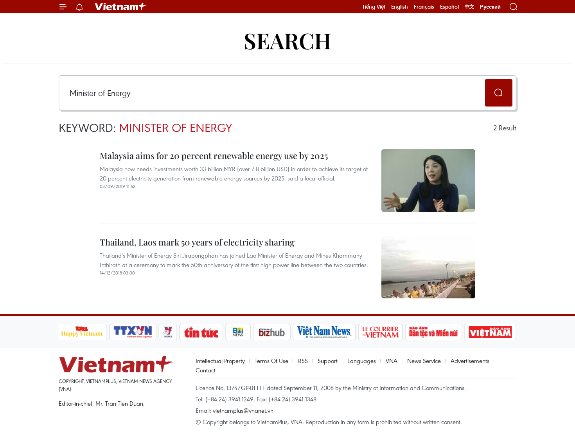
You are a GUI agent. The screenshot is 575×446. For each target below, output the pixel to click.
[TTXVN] (132, 332)
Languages (361, 361)
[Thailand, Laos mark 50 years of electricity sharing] (428, 267)
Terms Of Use (271, 361)
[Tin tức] (201, 332)
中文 (469, 6)
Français (424, 6)
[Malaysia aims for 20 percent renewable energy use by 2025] (428, 180)
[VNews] (167, 332)
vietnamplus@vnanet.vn (243, 410)
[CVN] (380, 332)
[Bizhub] (272, 332)
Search (287, 40)
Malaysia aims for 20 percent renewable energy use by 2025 (214, 155)
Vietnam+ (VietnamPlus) (121, 7)
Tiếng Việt (373, 6)
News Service (424, 361)
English (399, 6)
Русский (490, 7)
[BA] (490, 332)
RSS (303, 361)
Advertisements (470, 361)
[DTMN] (433, 332)
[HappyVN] (82, 332)
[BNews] (238, 332)
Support (328, 361)
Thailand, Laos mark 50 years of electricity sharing (197, 242)
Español (449, 6)
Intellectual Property (220, 361)
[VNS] (324, 332)
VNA (391, 361)
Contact (206, 370)
